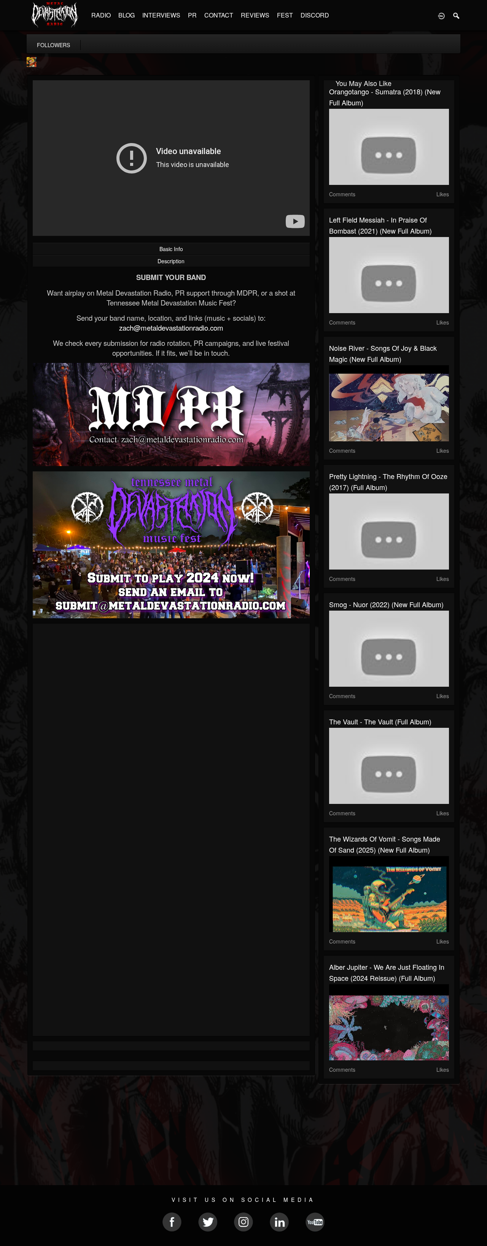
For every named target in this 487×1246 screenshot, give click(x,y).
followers (53, 45)
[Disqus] (171, 731)
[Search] (456, 15)
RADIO (101, 15)
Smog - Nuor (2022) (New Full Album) (386, 604)
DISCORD (315, 15)
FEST (285, 15)
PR (192, 15)
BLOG (126, 15)
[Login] (441, 15)
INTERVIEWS (161, 15)
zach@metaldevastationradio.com (171, 328)
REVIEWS (255, 15)
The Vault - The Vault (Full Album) (380, 721)
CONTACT (218, 15)
